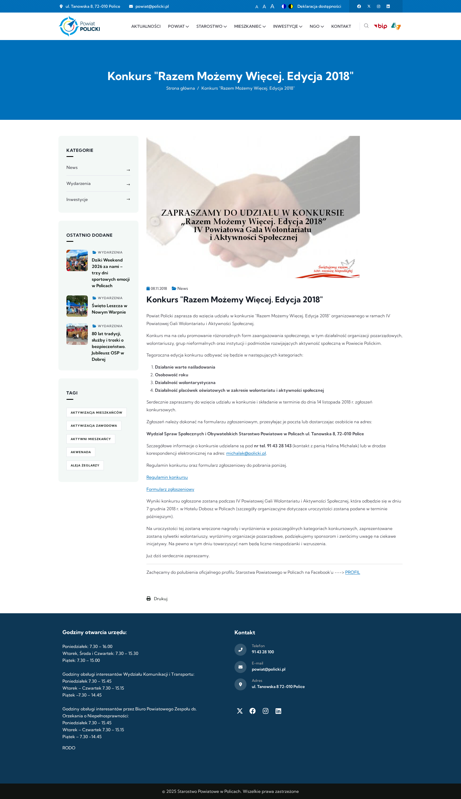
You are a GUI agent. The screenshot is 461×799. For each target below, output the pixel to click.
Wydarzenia (78, 183)
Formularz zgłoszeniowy (170, 489)
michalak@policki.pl (246, 453)
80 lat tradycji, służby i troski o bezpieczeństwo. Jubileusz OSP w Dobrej (109, 346)
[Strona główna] (79, 26)
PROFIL (352, 572)
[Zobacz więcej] (77, 260)
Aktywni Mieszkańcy (91, 439)
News (182, 288)
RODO (68, 747)
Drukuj (160, 598)
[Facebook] (252, 711)
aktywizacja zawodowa (94, 426)
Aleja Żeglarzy (85, 465)
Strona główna (180, 88)
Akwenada (81, 452)
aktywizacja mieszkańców (96, 412)
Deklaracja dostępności (319, 6)
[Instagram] (265, 711)
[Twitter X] (240, 711)
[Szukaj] (366, 26)
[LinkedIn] (278, 711)
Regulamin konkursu (167, 477)
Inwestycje (77, 199)
